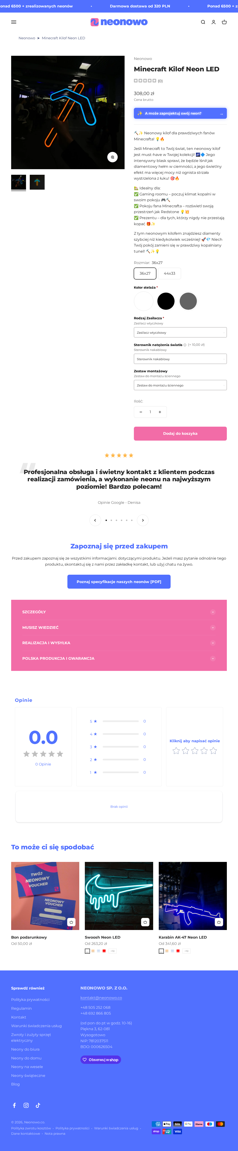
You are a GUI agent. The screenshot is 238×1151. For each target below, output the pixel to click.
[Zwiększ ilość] (160, 412)
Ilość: (138, 401)
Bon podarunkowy (29, 937)
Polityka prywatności (30, 999)
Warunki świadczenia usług (36, 1026)
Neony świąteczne (28, 1075)
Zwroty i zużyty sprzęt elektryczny (31, 1037)
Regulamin (21, 1008)
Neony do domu (26, 1058)
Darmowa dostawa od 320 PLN (124, 6)
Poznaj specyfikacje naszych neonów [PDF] (119, 582)
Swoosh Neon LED (102, 937)
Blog (15, 1084)
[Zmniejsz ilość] (141, 412)
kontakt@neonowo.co (101, 998)
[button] (119, 721)
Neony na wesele (27, 1067)
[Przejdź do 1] (18, 183)
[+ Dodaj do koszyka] (71, 922)
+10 (113, 951)
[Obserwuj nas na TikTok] (38, 1105)
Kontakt (18, 1017)
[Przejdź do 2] (37, 183)
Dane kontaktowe (25, 1133)
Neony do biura (25, 1049)
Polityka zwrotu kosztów (31, 1128)
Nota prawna (55, 1133)
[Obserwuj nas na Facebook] (14, 1105)
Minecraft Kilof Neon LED (63, 38)
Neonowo (27, 38)
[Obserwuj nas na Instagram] (26, 1105)
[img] (145, 81)
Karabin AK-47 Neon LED (183, 937)
